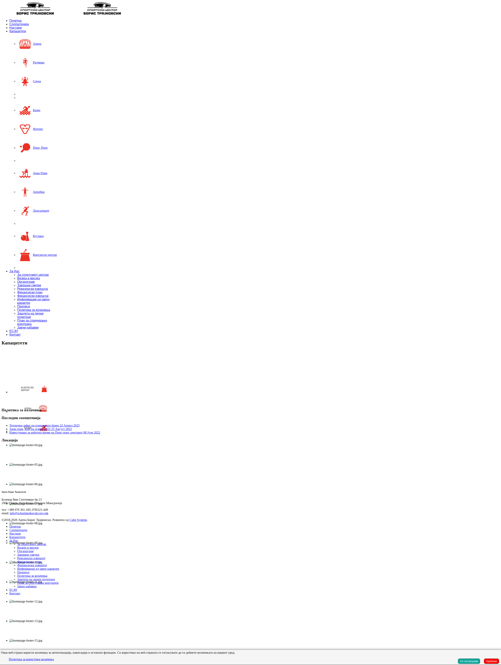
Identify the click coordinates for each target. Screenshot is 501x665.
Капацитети (17, 31)
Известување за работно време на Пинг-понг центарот (54, 432)
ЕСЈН (13, 331)
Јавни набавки (28, 327)
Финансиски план (29, 292)
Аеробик (39, 192)
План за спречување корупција (38, 582)
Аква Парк (40, 173)
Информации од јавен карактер (38, 568)
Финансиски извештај (33, 296)
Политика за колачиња (33, 310)
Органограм (26, 281)
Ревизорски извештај (32, 288)
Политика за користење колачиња (31, 659)
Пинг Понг (40, 147)
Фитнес (38, 129)
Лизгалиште (41, 210)
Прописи (23, 306)
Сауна (37, 81)
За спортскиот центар (33, 274)
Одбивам (491, 661)
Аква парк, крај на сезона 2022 (40, 429)
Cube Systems (78, 520)
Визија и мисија (28, 278)
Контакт (15, 334)
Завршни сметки (29, 285)
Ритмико (38, 62)
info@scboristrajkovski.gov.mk (29, 513)
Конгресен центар (45, 254)
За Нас (14, 271)
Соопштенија (19, 24)
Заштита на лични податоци (30, 315)
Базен (36, 110)
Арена (37, 43)
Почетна (15, 20)
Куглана (38, 236)
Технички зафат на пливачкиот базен (44, 425)
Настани (15, 27)
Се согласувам (469, 661)
